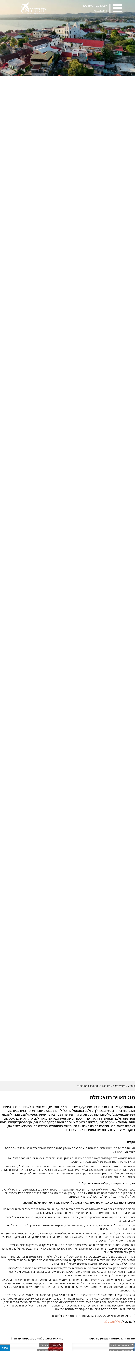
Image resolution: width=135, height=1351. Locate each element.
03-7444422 (100, 11)
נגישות (5, 1347)
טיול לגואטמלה (113, 1321)
